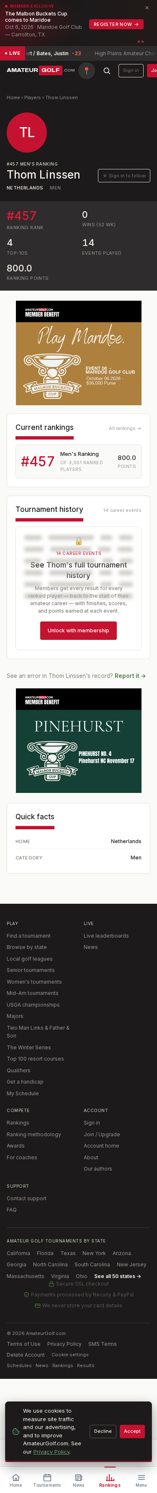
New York (94, 1253)
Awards (16, 1146)
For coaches (22, 1157)
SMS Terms (102, 1344)
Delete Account (26, 1355)
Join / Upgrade (102, 1134)
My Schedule (23, 1093)
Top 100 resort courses (35, 1059)
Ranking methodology (34, 1134)
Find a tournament (29, 936)
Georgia (16, 1264)
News (91, 947)
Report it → (130, 675)
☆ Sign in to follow (124, 176)
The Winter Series (29, 1047)
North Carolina (50, 1264)
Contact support (26, 1198)
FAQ (12, 1210)
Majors (15, 1016)
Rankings (18, 1123)
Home (13, 97)
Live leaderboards (106, 936)
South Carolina (92, 1264)
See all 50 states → (117, 1276)
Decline (103, 1431)
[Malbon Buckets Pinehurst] (79, 740)
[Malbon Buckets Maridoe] (79, 353)
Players (32, 97)
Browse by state (27, 947)
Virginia (60, 1276)
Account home (101, 1146)
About (91, 1157)
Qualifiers (19, 1070)
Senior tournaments (31, 970)
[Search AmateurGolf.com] (106, 70)
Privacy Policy (64, 1344)
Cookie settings (70, 1355)
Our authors (98, 1169)
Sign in (131, 70)
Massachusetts (25, 1276)
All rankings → (125, 428)
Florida (45, 1253)
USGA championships (33, 1005)
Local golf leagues (30, 959)
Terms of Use (24, 1344)
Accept (132, 1431)
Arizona (122, 1253)
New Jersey (132, 1264)
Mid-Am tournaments (33, 993)
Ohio (82, 1276)
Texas (68, 1253)
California (18, 1253)
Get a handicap (25, 1082)
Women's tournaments (34, 982)
